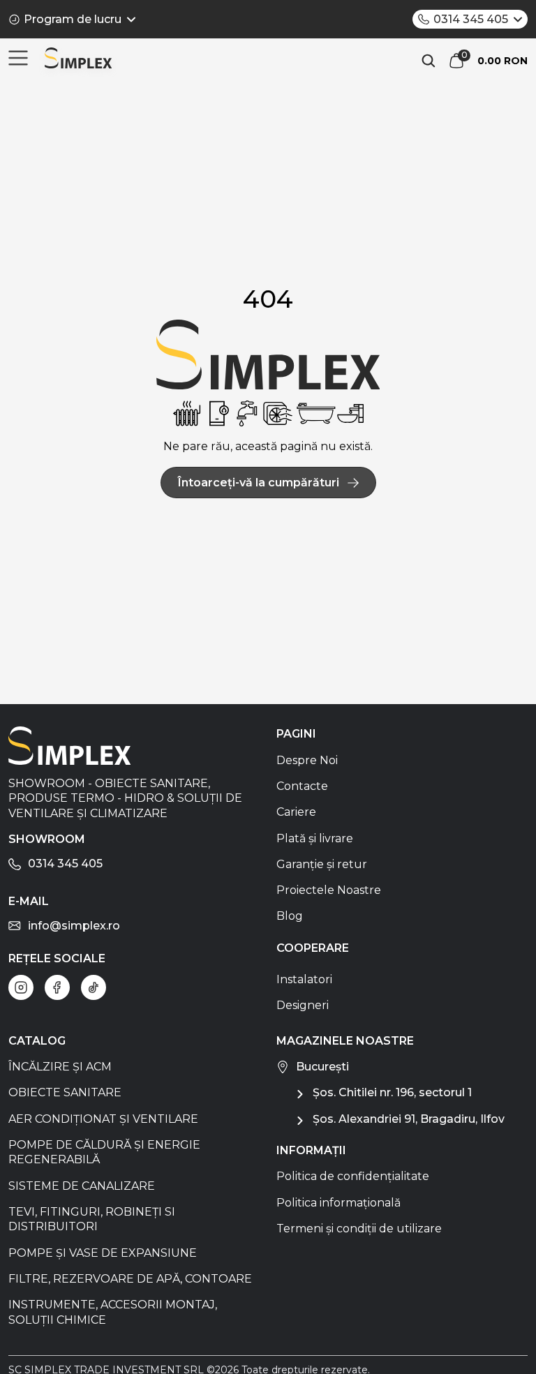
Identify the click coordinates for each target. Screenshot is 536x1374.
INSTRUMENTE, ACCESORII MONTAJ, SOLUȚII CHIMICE (112, 1312)
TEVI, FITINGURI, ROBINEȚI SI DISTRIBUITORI (91, 1219)
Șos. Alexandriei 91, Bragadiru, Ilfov (409, 1119)
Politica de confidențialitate (352, 1176)
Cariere (296, 812)
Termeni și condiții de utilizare (359, 1228)
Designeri (302, 1005)
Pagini (296, 733)
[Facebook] (57, 987)
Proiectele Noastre (328, 890)
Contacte (302, 786)
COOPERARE (312, 948)
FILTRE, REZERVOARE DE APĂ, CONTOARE (130, 1278)
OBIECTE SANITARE (64, 1092)
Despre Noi (307, 760)
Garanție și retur (321, 864)
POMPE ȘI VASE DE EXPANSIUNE (102, 1253)
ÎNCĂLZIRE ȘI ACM (60, 1066)
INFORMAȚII (311, 1150)
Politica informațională (338, 1202)
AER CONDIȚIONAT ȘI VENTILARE (103, 1119)
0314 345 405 (470, 19)
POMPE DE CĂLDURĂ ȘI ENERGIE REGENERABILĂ (104, 1152)
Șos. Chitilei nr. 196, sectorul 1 (392, 1092)
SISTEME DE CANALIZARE (81, 1186)
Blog (289, 916)
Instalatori (304, 979)
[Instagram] (21, 987)
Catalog (37, 1040)
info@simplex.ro (74, 925)
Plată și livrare (314, 838)
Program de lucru (72, 19)
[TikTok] (93, 987)
